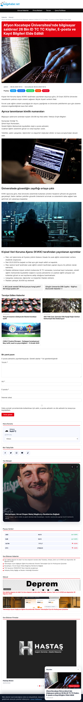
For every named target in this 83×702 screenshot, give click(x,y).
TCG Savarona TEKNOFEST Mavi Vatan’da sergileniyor (21, 568)
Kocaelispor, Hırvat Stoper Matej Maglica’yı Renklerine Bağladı (23, 566)
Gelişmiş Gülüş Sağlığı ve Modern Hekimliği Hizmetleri (21, 570)
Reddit (38, 90)
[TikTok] (28, 453)
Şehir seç (8, 435)
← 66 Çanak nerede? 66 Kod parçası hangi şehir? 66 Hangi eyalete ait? (22, 288)
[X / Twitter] (11, 453)
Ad (3, 381)
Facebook (21, 90)
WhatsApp (30, 90)
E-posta (5, 389)
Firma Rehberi (37, 10)
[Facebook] (5, 453)
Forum (48, 10)
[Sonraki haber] (77, 467)
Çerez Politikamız (36, 699)
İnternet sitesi (7, 397)
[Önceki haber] (72, 467)
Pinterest (45, 90)
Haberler (4, 17)
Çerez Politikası (60, 10)
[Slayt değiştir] (37, 685)
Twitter (13, 90)
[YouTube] (22, 453)
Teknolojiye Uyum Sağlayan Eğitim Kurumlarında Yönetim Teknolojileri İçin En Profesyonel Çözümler (35, 563)
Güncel (11, 17)
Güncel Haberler (23, 10)
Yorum (5, 362)
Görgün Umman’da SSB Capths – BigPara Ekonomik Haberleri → (61, 288)
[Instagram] (16, 453)
